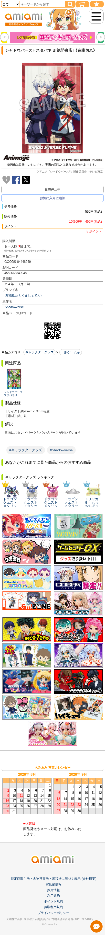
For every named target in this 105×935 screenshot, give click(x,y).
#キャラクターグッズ (25, 450)
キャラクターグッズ (39, 352)
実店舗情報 (54, 884)
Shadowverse (14, 307)
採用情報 (53, 890)
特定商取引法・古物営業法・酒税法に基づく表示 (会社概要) (53, 878)
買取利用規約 (53, 907)
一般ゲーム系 (70, 352)
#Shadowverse (61, 450)
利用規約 (53, 896)
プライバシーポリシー (53, 913)
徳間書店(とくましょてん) (23, 295)
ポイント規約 (53, 901)
